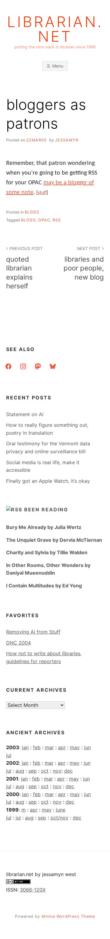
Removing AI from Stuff (33, 632)
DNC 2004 (18, 643)
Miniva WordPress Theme (68, 916)
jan (25, 747)
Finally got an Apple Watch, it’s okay (48, 481)
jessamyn (67, 140)
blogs (28, 220)
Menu (57, 65)
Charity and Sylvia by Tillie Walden (46, 552)
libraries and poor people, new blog (84, 263)
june (60, 810)
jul (8, 755)
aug (20, 771)
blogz (32, 212)
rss (57, 220)
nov (57, 771)
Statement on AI (24, 414)
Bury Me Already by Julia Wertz (43, 527)
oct (45, 771)
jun (87, 747)
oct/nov (59, 818)
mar (49, 747)
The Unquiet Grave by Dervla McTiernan (54, 540)
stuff (42, 192)
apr (62, 747)
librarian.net (55, 29)
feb (37, 747)
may (75, 747)
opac (44, 220)
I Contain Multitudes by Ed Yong (44, 586)
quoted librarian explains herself (24, 268)
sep (32, 771)
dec (68, 771)
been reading (46, 509)
